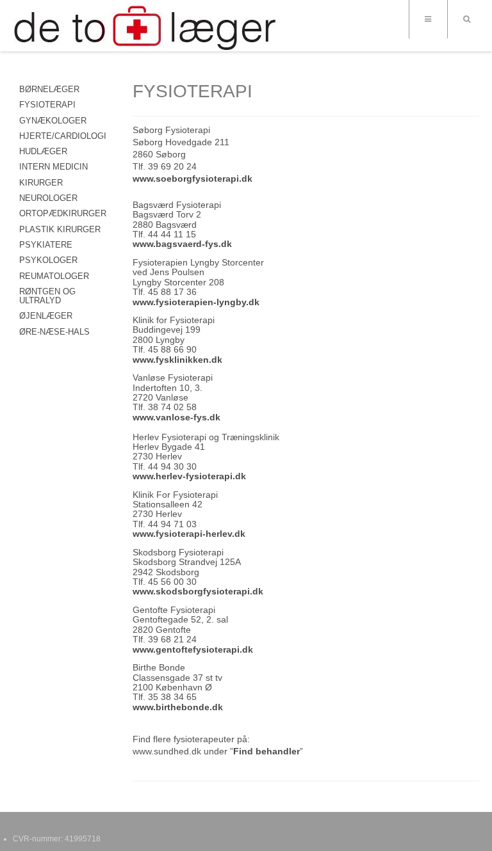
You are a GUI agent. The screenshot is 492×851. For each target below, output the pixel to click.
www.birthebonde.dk (178, 707)
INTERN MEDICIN (53, 166)
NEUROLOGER (48, 198)
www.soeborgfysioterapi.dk (192, 178)
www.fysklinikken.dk (177, 359)
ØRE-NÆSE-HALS (54, 332)
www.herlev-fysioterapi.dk (189, 476)
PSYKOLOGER (48, 260)
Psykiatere (45, 245)
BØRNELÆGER (49, 89)
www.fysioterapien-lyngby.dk (196, 302)
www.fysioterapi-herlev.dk (189, 534)
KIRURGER (41, 182)
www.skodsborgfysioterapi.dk (198, 591)
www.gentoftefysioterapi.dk (193, 649)
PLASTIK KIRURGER (60, 229)
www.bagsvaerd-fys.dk (182, 244)
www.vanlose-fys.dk (176, 417)
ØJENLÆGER (45, 316)
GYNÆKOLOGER (52, 120)
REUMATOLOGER (54, 276)
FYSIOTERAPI (47, 104)
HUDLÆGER (43, 151)
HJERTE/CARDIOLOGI (62, 136)
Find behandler (266, 751)
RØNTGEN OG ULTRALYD (47, 296)
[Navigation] (428, 19)
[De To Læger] (146, 27)
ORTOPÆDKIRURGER (62, 213)
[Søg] (466, 19)
